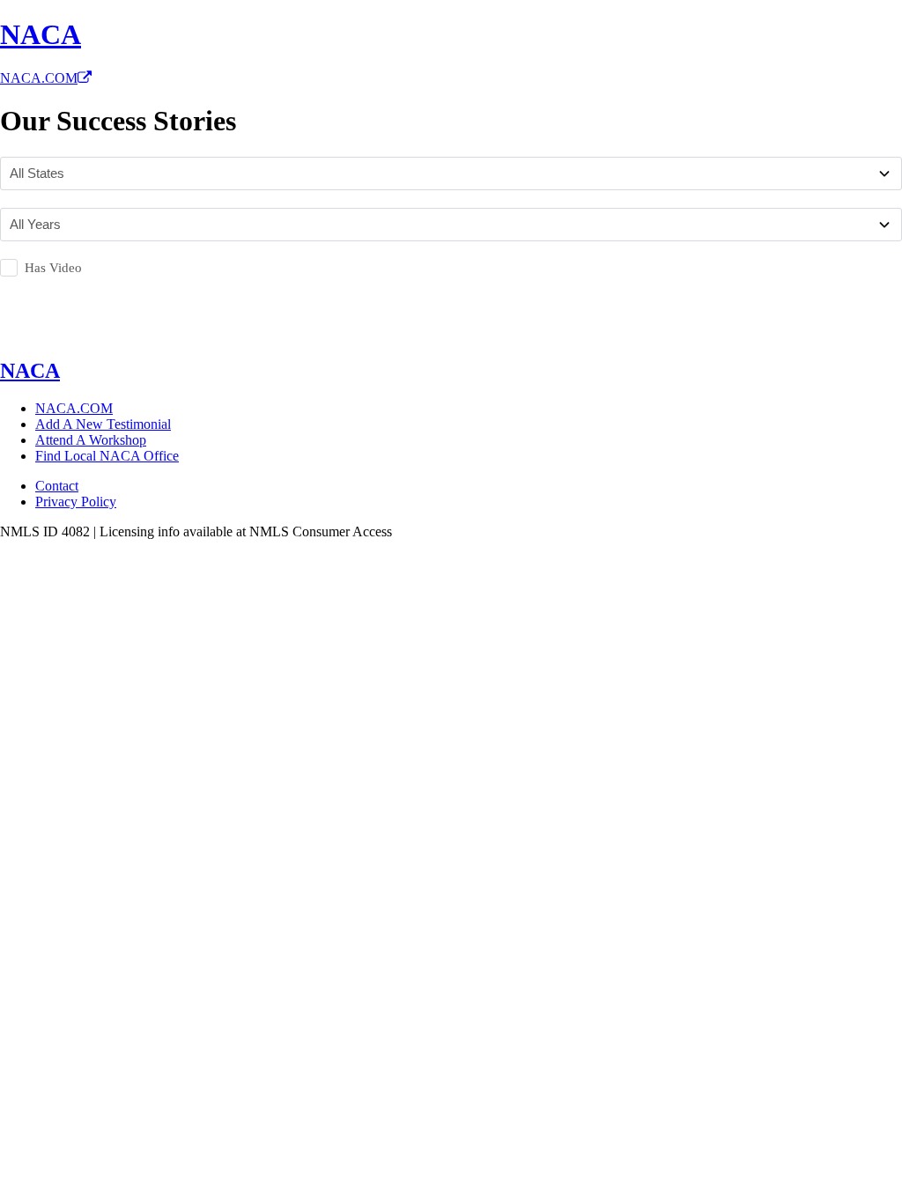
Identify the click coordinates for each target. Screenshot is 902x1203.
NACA (40, 34)
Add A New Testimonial (103, 424)
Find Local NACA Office (107, 455)
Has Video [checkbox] (53, 268)
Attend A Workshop (90, 439)
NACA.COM (39, 77)
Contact (56, 485)
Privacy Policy (75, 501)
